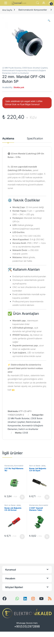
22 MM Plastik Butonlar (11, 68)
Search (37, 2)
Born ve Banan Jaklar (37, 466)
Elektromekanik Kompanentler (32, 9)
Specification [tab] (35, 138)
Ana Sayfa (7, 9)
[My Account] (43, 3)
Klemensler (8, 466)
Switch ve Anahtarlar (20, 73)
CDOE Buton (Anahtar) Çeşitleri (35, 68)
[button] (49, 20)
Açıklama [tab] (8, 138)
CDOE (25, 432)
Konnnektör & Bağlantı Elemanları (13, 467)
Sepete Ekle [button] (21, 497)
